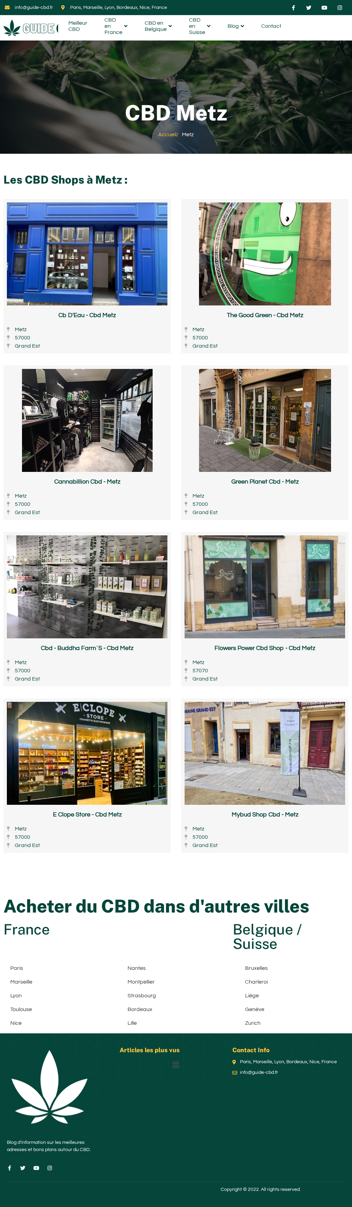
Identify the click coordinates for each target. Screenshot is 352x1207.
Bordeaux (140, 1009)
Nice (16, 1023)
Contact (271, 26)
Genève (254, 1009)
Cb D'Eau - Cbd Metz (87, 315)
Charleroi (256, 982)
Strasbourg (142, 995)
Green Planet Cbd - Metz (265, 481)
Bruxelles (256, 968)
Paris (16, 968)
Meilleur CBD (77, 26)
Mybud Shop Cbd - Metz (265, 814)
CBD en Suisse (197, 27)
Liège (252, 995)
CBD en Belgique (156, 26)
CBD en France (113, 27)
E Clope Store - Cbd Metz (87, 814)
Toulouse (21, 1009)
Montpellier (141, 982)
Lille (132, 1023)
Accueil (167, 134)
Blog (233, 26)
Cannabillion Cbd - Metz (87, 481)
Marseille (21, 982)
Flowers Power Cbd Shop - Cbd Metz (264, 648)
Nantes (137, 968)
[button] (176, 1065)
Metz (108, 179)
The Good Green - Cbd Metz (265, 315)
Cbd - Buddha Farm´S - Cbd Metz (87, 648)
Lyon (16, 995)
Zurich (253, 1023)
